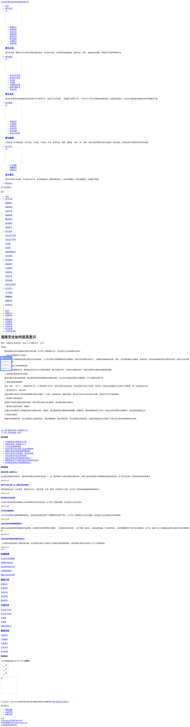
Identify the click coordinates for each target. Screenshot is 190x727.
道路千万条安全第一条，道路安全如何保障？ (15, 485)
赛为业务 (8, 57)
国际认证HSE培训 (8, 575)
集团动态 (13, 122)
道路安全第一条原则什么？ (18, 430)
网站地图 (8, 710)
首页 (7, 6)
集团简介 (13, 27)
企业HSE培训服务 (8, 558)
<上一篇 (4, 430)
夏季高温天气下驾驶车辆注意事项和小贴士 (22, 460)
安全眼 (12, 80)
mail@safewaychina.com (18, 722)
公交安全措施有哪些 (13, 446)
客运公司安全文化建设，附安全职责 (19, 453)
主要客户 (13, 41)
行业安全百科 (10, 331)
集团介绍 (5, 579)
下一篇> (4, 432)
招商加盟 (13, 43)
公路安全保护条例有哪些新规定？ (11, 523)
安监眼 (12, 82)
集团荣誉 (13, 34)
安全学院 (13, 89)
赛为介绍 (8, 8)
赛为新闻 (8, 103)
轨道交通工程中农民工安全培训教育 (19, 449)
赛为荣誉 (4, 596)
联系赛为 (8, 183)
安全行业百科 (15, 133)
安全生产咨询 (15, 78)
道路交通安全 (15, 87)
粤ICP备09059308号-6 (60, 702)
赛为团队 (13, 39)
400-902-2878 (17, 720)
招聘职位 (13, 170)
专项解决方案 (15, 85)
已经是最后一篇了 (15, 432)
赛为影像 (13, 131)
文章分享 (13, 128)
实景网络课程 (6, 571)
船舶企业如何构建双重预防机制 (17, 451)
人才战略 (13, 165)
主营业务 (5, 605)
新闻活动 (5, 630)
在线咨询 (13, 725)
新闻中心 (8, 313)
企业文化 (13, 32)
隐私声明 (8, 714)
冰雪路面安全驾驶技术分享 (15, 442)
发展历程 (13, 29)
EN (2, 187)
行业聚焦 (13, 124)
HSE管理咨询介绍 (8, 567)
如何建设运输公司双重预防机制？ (18, 462)
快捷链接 (5, 554)
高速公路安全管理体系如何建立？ (18, 458)
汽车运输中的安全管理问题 (15, 456)
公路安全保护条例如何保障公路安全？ (13, 539)
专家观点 (13, 126)
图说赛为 (13, 36)
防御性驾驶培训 (7, 563)
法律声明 (8, 712)
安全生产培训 (15, 75)
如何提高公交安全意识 (8, 497)
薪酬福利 (13, 168)
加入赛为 (8, 146)
